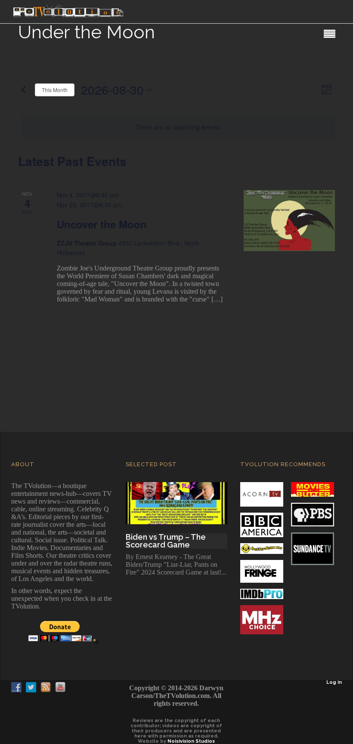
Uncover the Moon (102, 224)
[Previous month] (23, 90)
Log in (334, 682)
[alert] (178, 127)
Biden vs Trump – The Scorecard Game (166, 541)
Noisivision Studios (191, 741)
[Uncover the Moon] (289, 220)
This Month (55, 89)
